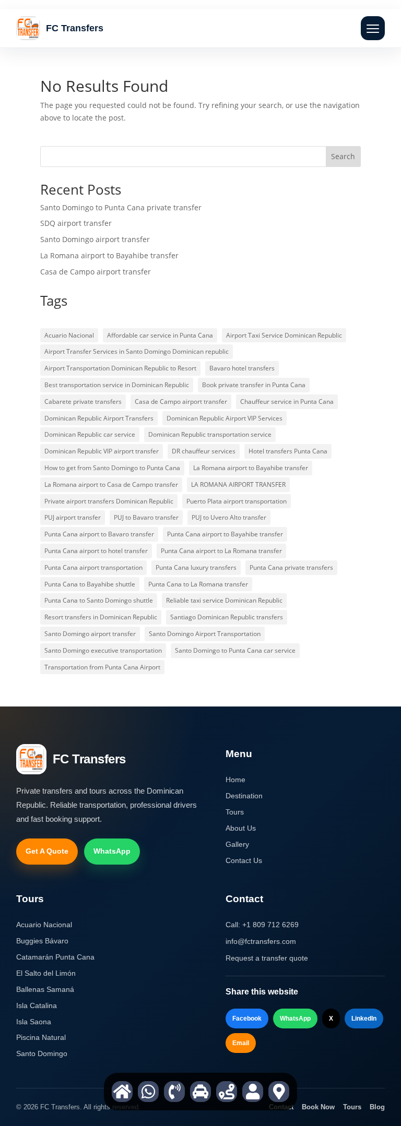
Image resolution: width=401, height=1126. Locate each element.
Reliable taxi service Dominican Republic (224, 600)
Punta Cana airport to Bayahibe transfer (225, 534)
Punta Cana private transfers (291, 567)
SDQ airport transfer (76, 223)
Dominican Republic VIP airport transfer (101, 451)
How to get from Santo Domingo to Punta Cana (112, 467)
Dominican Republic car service (89, 434)
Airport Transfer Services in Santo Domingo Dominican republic (136, 351)
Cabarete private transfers (83, 401)
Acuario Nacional (69, 335)
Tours (235, 812)
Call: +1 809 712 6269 (262, 924)
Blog (377, 1107)
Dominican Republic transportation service (210, 434)
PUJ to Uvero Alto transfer (229, 517)
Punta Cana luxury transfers (196, 567)
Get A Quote (47, 851)
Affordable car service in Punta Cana (160, 335)
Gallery (237, 844)
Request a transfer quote (267, 958)
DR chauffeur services (203, 451)
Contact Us (244, 860)
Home (235, 779)
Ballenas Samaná (45, 989)
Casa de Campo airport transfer (95, 272)
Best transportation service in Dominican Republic (116, 384)
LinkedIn (363, 1018)
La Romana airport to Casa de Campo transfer (111, 484)
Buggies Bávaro (42, 941)
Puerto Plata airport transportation (236, 501)
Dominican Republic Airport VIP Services (224, 418)
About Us (241, 828)
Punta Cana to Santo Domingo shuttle (98, 600)
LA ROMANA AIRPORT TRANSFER (238, 484)
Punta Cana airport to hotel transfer (96, 550)
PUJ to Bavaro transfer (146, 517)
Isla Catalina (36, 1005)
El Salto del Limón (46, 973)
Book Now (318, 1107)
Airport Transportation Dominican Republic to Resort (120, 368)
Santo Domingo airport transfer (95, 239)
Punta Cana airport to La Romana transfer (221, 550)
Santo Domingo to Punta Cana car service (235, 650)
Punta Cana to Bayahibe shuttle (89, 584)
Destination (244, 796)
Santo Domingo (41, 1053)
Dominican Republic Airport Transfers (99, 418)
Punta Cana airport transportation (93, 567)
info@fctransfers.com (261, 941)
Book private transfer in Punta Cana (253, 384)
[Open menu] (373, 28)
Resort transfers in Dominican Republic (100, 617)
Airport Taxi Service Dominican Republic (284, 335)
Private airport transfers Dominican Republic (108, 501)
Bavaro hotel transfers (242, 368)
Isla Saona (33, 1021)
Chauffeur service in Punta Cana (287, 401)
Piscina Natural (41, 1037)
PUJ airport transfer (72, 517)
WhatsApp (112, 851)
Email (240, 1043)
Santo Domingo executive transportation (103, 650)
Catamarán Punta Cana (55, 957)
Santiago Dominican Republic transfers (226, 617)
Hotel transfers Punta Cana (288, 451)
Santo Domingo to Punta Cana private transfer (121, 207)
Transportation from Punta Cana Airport (102, 667)
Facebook (247, 1018)
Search (343, 156)
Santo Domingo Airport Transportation (205, 633)
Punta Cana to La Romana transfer (198, 584)
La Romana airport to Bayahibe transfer (109, 255)
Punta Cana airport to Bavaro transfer (99, 534)
